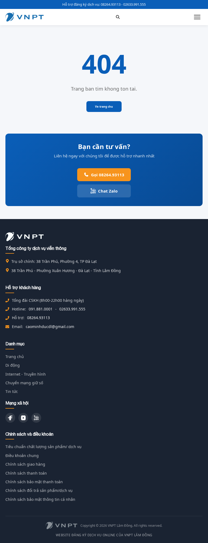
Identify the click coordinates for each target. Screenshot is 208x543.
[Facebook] (10, 418)
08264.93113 (38, 317)
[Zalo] (36, 418)
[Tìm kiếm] (117, 17)
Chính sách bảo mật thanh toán (34, 481)
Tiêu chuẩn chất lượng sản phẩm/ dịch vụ (43, 446)
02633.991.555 (72, 309)
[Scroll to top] (196, 531)
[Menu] (197, 17)
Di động (12, 365)
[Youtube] (23, 418)
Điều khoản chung (22, 455)
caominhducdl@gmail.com (50, 326)
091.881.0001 (41, 309)
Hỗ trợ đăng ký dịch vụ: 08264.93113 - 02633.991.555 (104, 4)
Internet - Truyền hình (25, 374)
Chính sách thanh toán (26, 473)
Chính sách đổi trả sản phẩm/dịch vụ (39, 490)
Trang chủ (14, 356)
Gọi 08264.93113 (107, 174)
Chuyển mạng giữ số (24, 382)
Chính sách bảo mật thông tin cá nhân (40, 499)
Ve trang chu (104, 106)
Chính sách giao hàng (25, 464)
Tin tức (11, 391)
